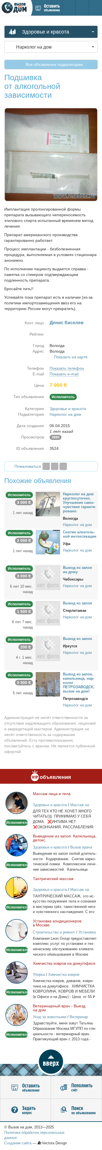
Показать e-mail (64, 374)
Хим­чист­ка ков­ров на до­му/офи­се (64, 963)
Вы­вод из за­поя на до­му (77, 569)
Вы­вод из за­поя (77, 603)
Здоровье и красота (68, 408)
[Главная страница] (15, 8)
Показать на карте (71, 357)
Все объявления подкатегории (54, 64)
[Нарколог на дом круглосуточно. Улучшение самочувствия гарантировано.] (48, 503)
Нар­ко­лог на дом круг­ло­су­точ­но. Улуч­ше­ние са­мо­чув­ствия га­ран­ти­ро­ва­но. (79, 502)
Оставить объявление (25, 1087)
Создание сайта (17, 1143)
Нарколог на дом (65, 414)
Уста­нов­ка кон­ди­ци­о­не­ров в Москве (57, 923)
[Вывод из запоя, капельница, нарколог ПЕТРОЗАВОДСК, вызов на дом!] (48, 684)
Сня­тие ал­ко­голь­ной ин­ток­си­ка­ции (79, 534)
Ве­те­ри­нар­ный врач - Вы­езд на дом (59, 1008)
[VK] (63, 466)
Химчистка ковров (63, 974)
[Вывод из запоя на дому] (48, 577)
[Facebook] (46, 466)
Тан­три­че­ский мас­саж (53, 879)
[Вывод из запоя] (48, 613)
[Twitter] (54, 466)
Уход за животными (49, 1017)
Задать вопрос (25, 1110)
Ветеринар (79, 1017)
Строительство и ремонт (54, 932)
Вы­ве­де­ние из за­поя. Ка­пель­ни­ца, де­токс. (65, 838)
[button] (51, 1061)
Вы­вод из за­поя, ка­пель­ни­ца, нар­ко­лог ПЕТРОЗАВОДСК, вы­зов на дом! (78, 682)
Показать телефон (67, 368)
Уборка (39, 974)
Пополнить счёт (76, 1087)
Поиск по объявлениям (76, 1110)
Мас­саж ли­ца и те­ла (52, 794)
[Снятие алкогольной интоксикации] (48, 542)
